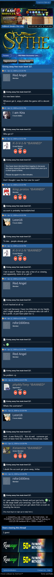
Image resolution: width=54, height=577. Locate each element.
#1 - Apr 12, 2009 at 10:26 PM (15, 71)
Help (49, 570)
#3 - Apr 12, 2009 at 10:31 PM (15, 139)
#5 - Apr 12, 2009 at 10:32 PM (15, 215)
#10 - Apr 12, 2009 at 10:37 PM (15, 380)
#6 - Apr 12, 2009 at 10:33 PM (15, 246)
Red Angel (19, 75)
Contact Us (42, 570)
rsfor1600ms (21, 323)
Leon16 (17, 220)
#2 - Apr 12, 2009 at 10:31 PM (15, 108)
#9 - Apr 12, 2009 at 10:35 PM (15, 349)
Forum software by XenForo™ (12, 574)
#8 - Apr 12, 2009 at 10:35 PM (15, 318)
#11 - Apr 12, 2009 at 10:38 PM (15, 411)
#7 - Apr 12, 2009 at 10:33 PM (15, 279)
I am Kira (19, 112)
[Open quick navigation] (51, 55)
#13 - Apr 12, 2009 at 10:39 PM (15, 474)
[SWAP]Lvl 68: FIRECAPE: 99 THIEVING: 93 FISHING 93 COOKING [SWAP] (26, 518)
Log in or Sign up (43, 2)
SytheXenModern (9, 570)
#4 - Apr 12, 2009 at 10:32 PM (15, 185)
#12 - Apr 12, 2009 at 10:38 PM (15, 443)
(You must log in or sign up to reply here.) (18, 512)
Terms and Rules (47, 574)
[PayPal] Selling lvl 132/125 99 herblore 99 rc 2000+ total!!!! (29, 520)
